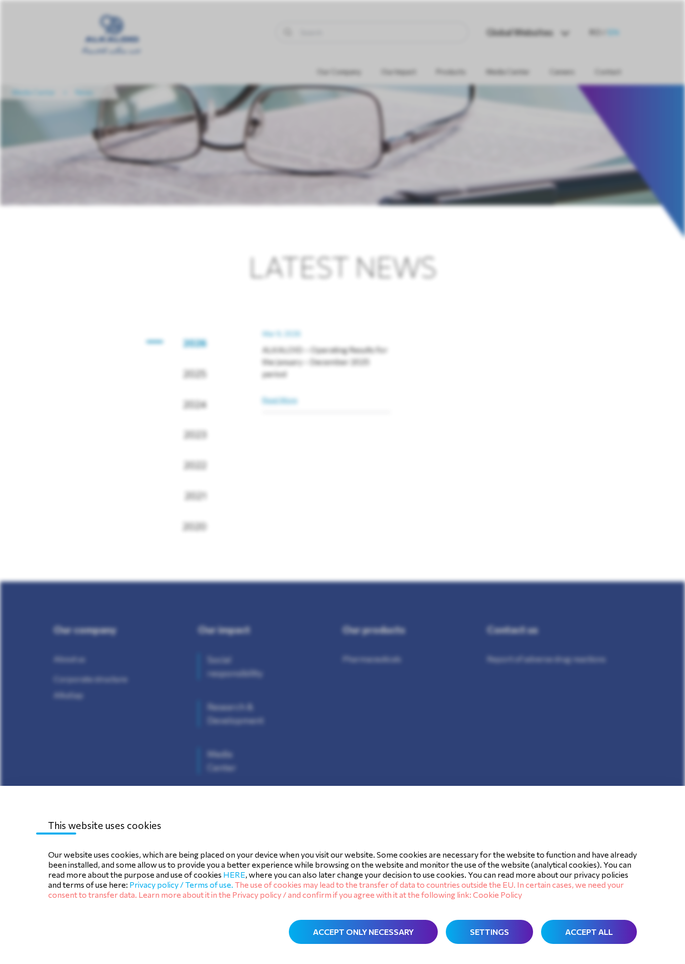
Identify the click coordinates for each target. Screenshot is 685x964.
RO (595, 32)
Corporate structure (90, 678)
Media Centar (33, 92)
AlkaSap (68, 695)
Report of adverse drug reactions (546, 658)
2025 (197, 373)
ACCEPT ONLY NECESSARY (363, 931)
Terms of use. (209, 884)
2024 (197, 404)
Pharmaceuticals (371, 658)
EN (613, 32)
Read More (279, 399)
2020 (197, 526)
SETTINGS (489, 931)
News (84, 92)
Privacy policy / (157, 884)
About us (69, 658)
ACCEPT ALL (589, 931)
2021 (197, 495)
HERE (234, 874)
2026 (197, 343)
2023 (197, 434)
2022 (197, 465)
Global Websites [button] (519, 32)
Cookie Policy (497, 894)
